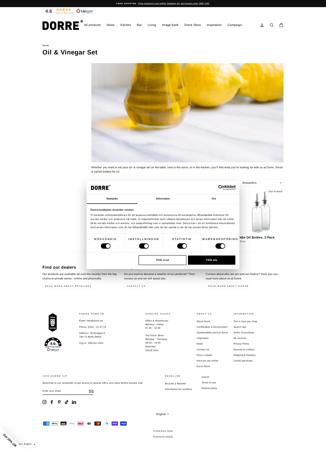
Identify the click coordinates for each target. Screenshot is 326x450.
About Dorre (203, 321)
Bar (139, 25)
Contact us (136, 286)
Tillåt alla (211, 260)
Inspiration (214, 25)
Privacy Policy (241, 343)
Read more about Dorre (228, 286)
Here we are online (207, 360)
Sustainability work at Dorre (212, 332)
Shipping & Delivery (244, 355)
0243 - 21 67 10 (97, 327)
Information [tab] (163, 198)
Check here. (152, 350)
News (111, 25)
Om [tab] (214, 198)
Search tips (239, 327)
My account (239, 338)
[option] (163, 3)
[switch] (144, 246)
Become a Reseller (175, 383)
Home (45, 45)
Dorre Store (192, 25)
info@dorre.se (95, 320)
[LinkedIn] (74, 402)
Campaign (235, 25)
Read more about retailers (68, 286)
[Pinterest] (59, 402)
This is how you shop (245, 321)
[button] (67, 11)
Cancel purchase (243, 360)
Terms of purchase (243, 332)
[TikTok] (67, 402)
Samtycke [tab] (112, 198)
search (205, 377)
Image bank (170, 25)
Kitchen (125, 25)
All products (92, 25)
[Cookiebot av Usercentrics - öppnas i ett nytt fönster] (221, 187)
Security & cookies (243, 349)
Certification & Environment (212, 327)
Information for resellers (178, 389)
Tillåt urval (162, 260)
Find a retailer (204, 355)
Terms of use (209, 382)
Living (152, 25)
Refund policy (209, 388)
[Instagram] (44, 402)
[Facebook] (52, 402)
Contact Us (203, 349)
